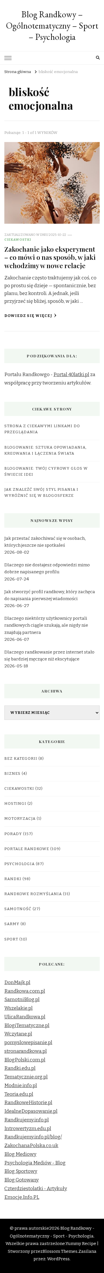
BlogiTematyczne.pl (26, 1025)
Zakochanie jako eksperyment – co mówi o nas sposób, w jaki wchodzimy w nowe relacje (50, 257)
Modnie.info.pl (20, 1085)
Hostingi (15, 803)
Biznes (12, 773)
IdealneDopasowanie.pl (30, 1111)
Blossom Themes (60, 1251)
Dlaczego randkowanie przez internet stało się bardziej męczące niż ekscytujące (49, 655)
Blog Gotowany (21, 1180)
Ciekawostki (17, 240)
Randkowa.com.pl (24, 991)
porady (13, 834)
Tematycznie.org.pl (26, 1077)
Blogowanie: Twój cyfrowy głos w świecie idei (46, 471)
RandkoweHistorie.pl (28, 1103)
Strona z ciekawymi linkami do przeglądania (42, 429)
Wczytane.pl (18, 1034)
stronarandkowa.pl (25, 1051)
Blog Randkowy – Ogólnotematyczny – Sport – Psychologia (52, 25)
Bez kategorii (20, 758)
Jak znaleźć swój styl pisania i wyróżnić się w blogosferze (41, 492)
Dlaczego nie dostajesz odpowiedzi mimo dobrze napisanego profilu (47, 568)
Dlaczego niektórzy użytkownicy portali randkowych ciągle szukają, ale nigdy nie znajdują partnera (46, 625)
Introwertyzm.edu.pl (27, 1128)
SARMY (11, 924)
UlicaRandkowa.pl (24, 1017)
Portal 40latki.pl (71, 375)
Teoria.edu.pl (18, 1094)
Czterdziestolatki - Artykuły (35, 1189)
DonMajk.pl (17, 982)
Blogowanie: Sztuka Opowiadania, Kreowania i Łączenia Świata (45, 450)
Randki (12, 879)
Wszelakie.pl (18, 1008)
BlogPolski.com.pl (24, 1060)
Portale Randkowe (26, 849)
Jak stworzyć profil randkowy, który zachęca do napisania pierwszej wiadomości (49, 595)
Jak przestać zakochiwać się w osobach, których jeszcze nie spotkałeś (45, 542)
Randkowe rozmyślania (33, 894)
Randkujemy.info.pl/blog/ (33, 1137)
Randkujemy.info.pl (26, 1120)
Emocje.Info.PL (21, 1197)
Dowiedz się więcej (28, 315)
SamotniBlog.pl (22, 999)
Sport (11, 939)
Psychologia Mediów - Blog (35, 1163)
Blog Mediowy (20, 1154)
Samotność (17, 909)
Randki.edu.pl (20, 1068)
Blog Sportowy (20, 1171)
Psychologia (19, 864)
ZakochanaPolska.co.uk (31, 1146)
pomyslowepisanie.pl (28, 1042)
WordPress (58, 1258)
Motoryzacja (20, 818)
